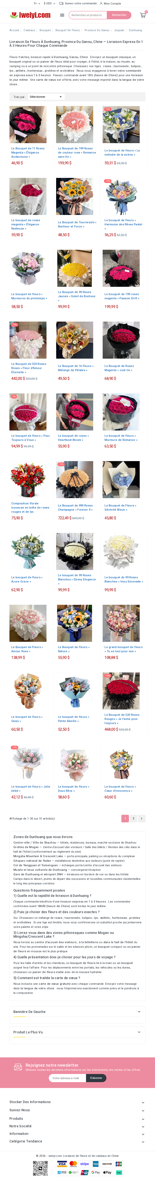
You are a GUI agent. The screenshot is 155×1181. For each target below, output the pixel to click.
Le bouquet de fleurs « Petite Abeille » (73, 719)
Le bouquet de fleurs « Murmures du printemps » (29, 296)
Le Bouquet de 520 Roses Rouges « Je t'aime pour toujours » (122, 719)
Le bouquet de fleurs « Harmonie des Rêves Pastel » (123, 224)
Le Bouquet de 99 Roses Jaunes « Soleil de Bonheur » (77, 296)
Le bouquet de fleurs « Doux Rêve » (73, 789)
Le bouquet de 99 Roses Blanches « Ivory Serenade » (124, 579)
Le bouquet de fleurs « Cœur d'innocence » (120, 789)
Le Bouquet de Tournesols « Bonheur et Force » (77, 224)
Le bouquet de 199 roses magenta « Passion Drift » (122, 296)
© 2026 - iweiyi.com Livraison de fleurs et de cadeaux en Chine (77, 1156)
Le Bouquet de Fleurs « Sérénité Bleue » (120, 507)
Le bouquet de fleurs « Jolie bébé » (30, 789)
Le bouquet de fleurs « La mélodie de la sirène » (122, 152)
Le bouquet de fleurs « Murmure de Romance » (121, 438)
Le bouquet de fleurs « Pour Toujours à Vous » (30, 438)
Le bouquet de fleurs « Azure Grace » (27, 579)
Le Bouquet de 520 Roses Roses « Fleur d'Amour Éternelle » (28, 368)
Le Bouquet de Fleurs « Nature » (74, 649)
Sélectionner (46, 97)
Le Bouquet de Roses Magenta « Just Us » (119, 368)
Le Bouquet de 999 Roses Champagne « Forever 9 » (75, 507)
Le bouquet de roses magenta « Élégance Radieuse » (25, 224)
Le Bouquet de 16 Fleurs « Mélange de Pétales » (76, 368)
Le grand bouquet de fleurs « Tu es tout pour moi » (124, 649)
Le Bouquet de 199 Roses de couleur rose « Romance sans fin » (77, 152)
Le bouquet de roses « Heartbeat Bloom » (73, 438)
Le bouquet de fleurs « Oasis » (27, 719)
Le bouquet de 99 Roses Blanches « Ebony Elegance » (77, 579)
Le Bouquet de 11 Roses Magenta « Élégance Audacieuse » (28, 152)
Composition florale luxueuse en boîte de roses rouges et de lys (30, 507)
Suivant (141, 818)
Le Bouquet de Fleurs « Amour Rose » (27, 649)
